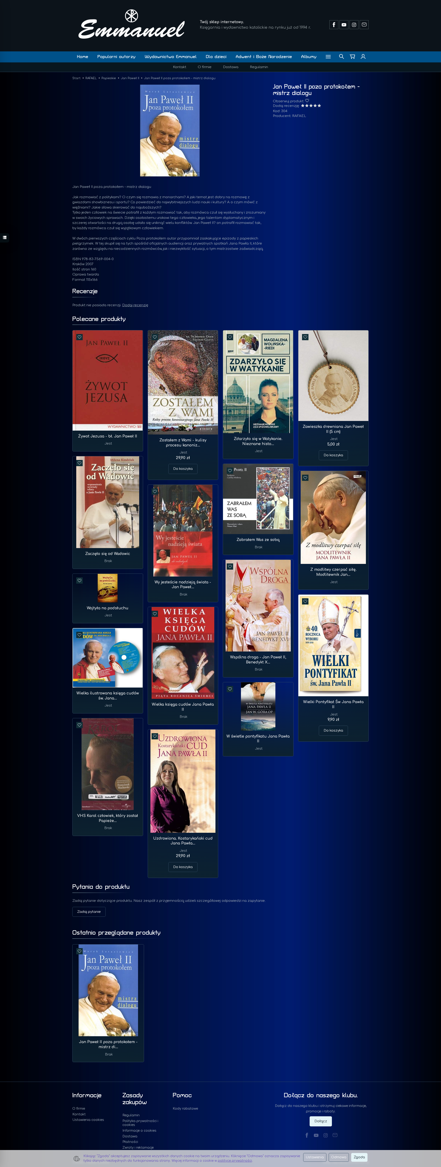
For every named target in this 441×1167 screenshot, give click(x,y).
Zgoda (359, 1157)
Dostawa (230, 67)
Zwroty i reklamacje (138, 1147)
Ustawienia (315, 1157)
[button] (169, 131)
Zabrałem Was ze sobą (258, 540)
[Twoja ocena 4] (315, 106)
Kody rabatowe (185, 1108)
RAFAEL (299, 116)
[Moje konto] (363, 56)
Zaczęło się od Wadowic (107, 554)
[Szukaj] (341, 56)
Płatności (130, 1142)
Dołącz (320, 1121)
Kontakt (179, 67)
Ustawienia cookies (88, 1120)
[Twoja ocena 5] (319, 106)
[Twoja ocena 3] (311, 106)
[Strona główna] (131, 24)
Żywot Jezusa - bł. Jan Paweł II (107, 436)
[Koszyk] (352, 56)
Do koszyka (183, 469)
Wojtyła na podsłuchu (107, 608)
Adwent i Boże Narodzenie (264, 56)
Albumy (309, 56)
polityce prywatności (235, 1160)
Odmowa (338, 1157)
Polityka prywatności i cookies (140, 1123)
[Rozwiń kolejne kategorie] (328, 56)
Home (82, 56)
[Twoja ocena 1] (303, 106)
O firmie (205, 67)
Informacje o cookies (139, 1130)
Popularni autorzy (116, 56)
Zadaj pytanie (89, 912)
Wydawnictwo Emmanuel (171, 56)
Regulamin (259, 67)
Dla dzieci (216, 56)
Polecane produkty (99, 319)
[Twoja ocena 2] (307, 106)
